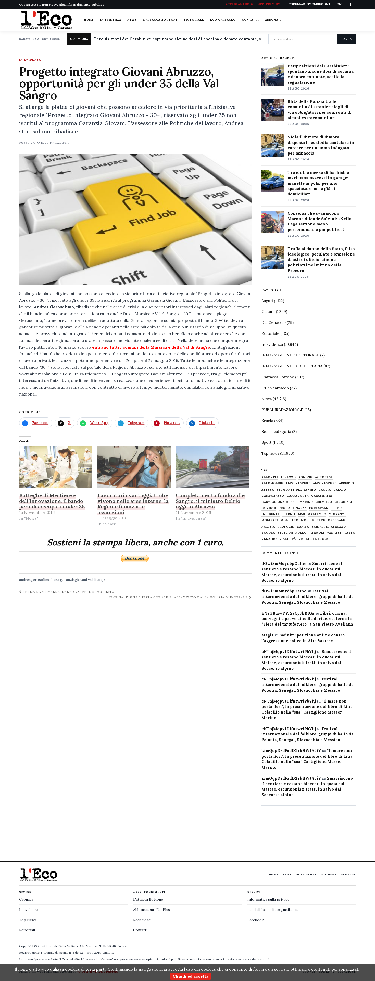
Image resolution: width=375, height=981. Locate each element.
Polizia (268, 526)
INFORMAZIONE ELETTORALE (290, 355)
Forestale (318, 508)
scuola (268, 532)
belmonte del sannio (296, 489)
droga (284, 508)
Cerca (346, 39)
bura (55, 579)
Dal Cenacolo (273, 322)
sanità (303, 526)
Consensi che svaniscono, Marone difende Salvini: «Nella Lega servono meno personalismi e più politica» (319, 221)
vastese (334, 532)
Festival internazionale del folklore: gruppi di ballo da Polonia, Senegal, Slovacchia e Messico (307, 597)
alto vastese (298, 483)
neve (321, 520)
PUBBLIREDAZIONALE (282, 409)
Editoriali (27, 930)
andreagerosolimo (35, 579)
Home (89, 19)
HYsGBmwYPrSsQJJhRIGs (287, 613)
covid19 (268, 508)
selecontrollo (292, 532)
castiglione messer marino (287, 502)
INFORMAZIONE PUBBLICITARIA (291, 366)
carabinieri (321, 496)
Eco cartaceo (223, 19)
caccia (325, 489)
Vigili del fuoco (314, 539)
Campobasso (272, 496)
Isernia (289, 514)
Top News (328, 874)
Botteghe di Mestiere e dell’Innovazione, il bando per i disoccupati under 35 (52, 501)
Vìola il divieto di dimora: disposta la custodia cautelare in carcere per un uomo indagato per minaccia (321, 145)
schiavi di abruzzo (329, 526)
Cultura (268, 311)
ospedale (336, 520)
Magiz (267, 635)
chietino (324, 502)
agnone (305, 477)
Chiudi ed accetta (190, 976)
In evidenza (110, 19)
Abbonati (273, 19)
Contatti (250, 19)
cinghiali (343, 502)
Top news (270, 453)
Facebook (255, 920)
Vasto (350, 532)
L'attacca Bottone (160, 19)
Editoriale (194, 19)
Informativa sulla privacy (268, 899)
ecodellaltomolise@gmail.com (272, 909)
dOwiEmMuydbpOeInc (283, 563)
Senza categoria (276, 431)
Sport (266, 442)
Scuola (267, 420)
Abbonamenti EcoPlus (151, 909)
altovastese (324, 483)
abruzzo (288, 477)
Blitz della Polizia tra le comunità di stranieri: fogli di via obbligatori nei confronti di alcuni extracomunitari (320, 109)
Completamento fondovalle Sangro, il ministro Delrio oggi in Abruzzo (210, 501)
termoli (316, 532)
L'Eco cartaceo (275, 388)
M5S (301, 514)
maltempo (317, 514)
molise (307, 520)
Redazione (142, 920)
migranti (337, 514)
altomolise (272, 483)
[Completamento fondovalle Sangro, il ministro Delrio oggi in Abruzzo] (212, 467)
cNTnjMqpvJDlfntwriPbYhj (288, 651)
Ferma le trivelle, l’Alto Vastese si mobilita (68, 592)
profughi (286, 526)
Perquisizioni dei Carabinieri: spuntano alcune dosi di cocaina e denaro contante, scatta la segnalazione (179, 38)
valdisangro (98, 579)
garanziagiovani (73, 579)
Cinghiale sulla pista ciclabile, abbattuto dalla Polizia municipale (179, 597)
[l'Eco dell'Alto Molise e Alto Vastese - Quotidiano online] (46, 20)
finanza (300, 508)
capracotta (298, 496)
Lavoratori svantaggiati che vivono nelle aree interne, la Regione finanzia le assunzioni (133, 503)
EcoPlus (348, 874)
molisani (269, 520)
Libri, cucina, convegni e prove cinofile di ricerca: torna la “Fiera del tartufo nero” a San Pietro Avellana (307, 619)
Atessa (267, 489)
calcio (340, 489)
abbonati (269, 477)
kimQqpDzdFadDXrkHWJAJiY (291, 750)
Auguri (267, 300)
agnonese (324, 477)
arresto (346, 483)
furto (336, 508)
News (132, 19)
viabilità (287, 539)
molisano (289, 520)
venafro (269, 539)
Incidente (270, 514)
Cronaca (26, 899)
